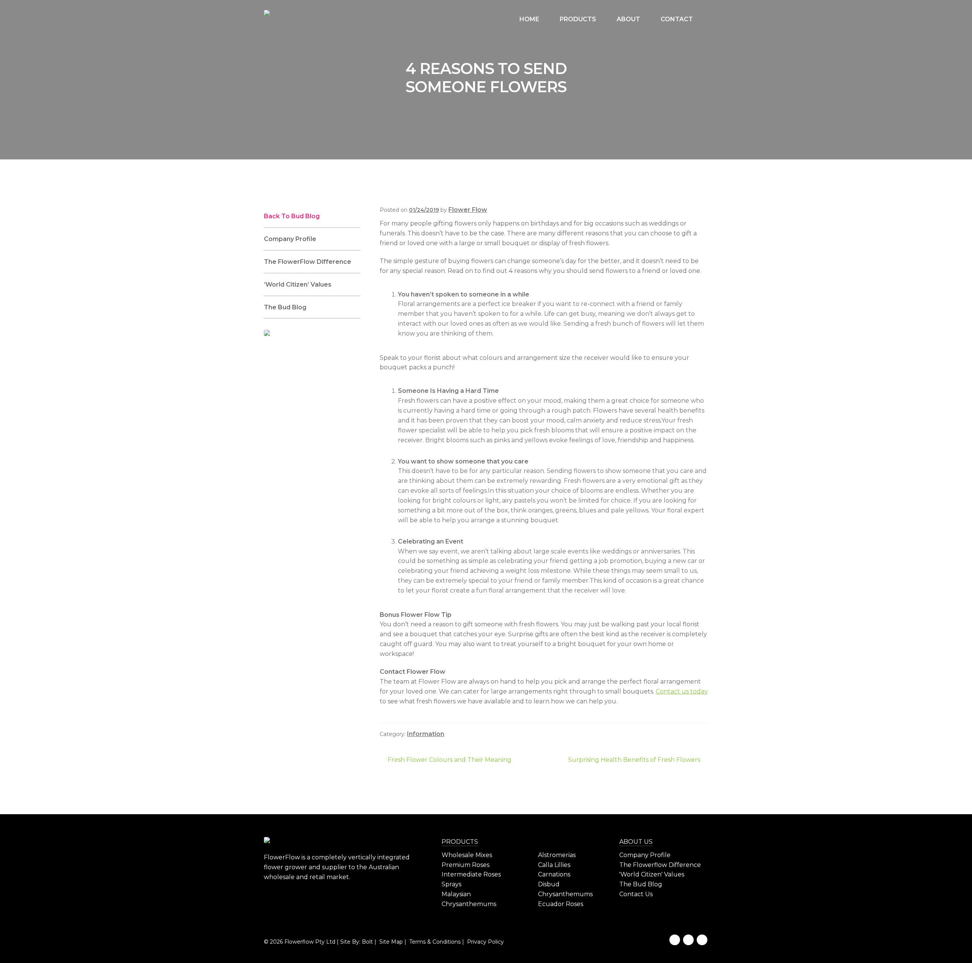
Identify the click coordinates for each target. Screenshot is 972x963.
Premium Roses (465, 864)
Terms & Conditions (434, 941)
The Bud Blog (285, 307)
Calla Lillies (554, 864)
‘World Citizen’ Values (297, 284)
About (628, 19)
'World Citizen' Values (651, 874)
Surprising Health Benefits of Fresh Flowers (634, 760)
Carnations (554, 874)
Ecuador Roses (560, 904)
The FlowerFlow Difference (307, 261)
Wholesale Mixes (467, 855)
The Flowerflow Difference (660, 864)
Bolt (367, 941)
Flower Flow (467, 209)
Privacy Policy (484, 941)
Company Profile (290, 239)
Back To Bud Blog (292, 216)
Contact (677, 19)
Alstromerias (557, 855)
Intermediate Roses (471, 874)
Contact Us (636, 894)
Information (425, 734)
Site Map (390, 941)
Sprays (451, 884)
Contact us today (682, 691)
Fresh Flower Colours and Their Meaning (449, 760)
